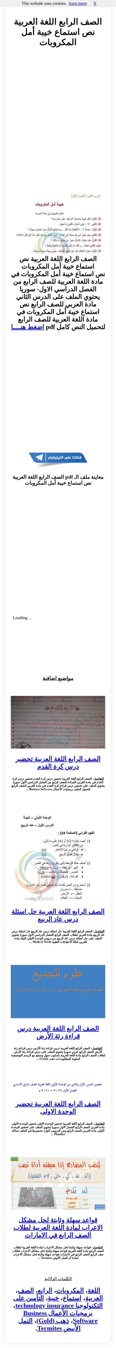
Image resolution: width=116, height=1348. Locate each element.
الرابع (45, 1290)
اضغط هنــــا (27, 326)
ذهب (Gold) (52, 1320)
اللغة (94, 1290)
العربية (94, 1298)
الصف (26, 1290)
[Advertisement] (58, 121)
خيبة (53, 1298)
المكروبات (70, 1290)
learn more (78, 3)
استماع (72, 1298)
